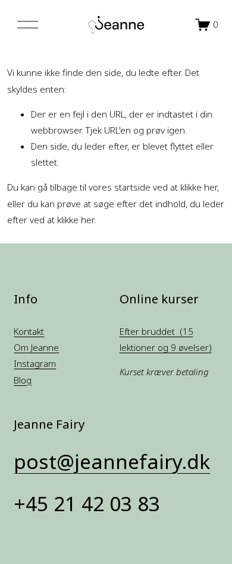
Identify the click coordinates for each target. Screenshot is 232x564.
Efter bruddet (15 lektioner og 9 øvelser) (166, 339)
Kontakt (29, 331)
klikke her (198, 187)
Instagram (35, 363)
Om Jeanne (36, 347)
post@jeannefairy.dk (112, 461)
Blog (23, 380)
